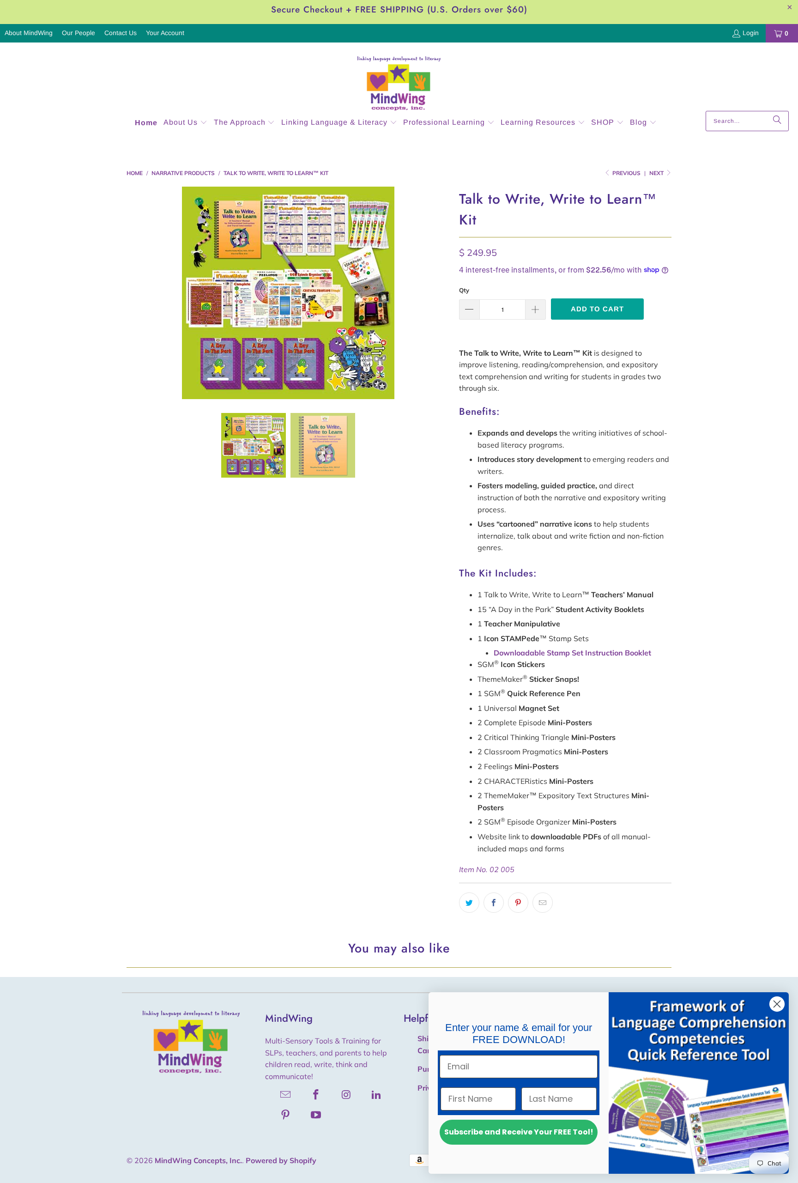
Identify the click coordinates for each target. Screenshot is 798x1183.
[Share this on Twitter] (469, 902)
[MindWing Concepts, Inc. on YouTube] (316, 1115)
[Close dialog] (777, 1004)
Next (657, 173)
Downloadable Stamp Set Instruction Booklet (572, 652)
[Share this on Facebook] (494, 902)
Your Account (165, 32)
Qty (464, 290)
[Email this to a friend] (542, 902)
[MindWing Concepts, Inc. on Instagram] (346, 1094)
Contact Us (120, 32)
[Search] (777, 121)
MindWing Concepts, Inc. (198, 1160)
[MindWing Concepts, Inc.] (399, 79)
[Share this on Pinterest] (518, 902)
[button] (185, 123)
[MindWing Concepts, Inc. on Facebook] (316, 1094)
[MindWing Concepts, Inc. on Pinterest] (286, 1115)
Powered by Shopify (281, 1160)
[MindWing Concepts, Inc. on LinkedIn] (377, 1094)
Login (751, 32)
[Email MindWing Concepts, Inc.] (286, 1094)
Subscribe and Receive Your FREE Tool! (518, 1132)
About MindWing (29, 32)
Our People (78, 32)
